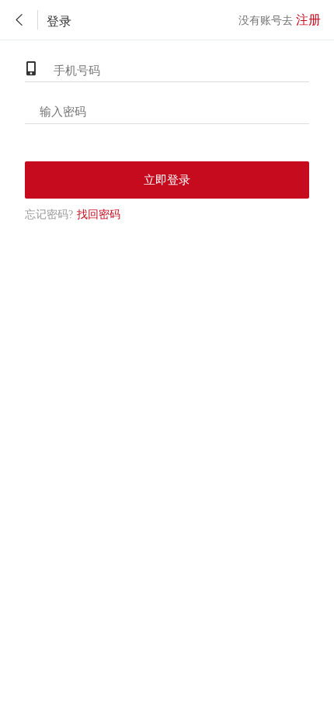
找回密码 (72, 214)
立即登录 (167, 179)
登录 (59, 21)
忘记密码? (49, 214)
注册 (308, 19)
